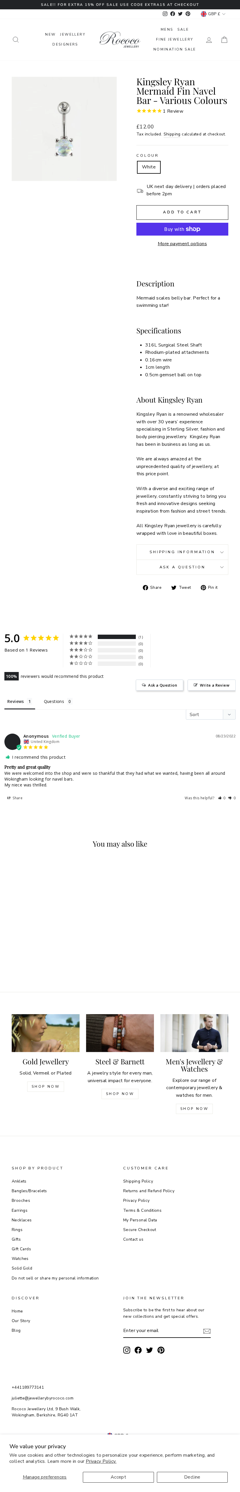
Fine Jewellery (174, 39)
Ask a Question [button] (162, 685)
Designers (65, 44)
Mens (167, 29)
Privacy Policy (136, 1200)
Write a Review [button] (214, 685)
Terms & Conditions (142, 1210)
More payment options (182, 244)
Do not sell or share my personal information (55, 1278)
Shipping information (182, 552)
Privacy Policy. (101, 1461)
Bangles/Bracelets (29, 1191)
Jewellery (72, 34)
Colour (147, 155)
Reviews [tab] (15, 701)
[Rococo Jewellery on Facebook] (138, 1350)
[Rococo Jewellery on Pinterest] (160, 1350)
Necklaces (22, 1220)
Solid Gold (22, 1268)
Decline (192, 1477)
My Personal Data (140, 1220)
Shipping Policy (138, 1181)
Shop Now (46, 1086)
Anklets (19, 1181)
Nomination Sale (174, 49)
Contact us (133, 1239)
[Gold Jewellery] (46, 1033)
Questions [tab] (54, 701)
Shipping (172, 134)
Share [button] (17, 797)
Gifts (16, 1239)
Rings (17, 1229)
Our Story (21, 1321)
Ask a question (182, 567)
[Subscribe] (207, 1331)
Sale (183, 29)
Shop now (120, 1093)
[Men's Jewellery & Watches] (194, 1033)
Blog (16, 1330)
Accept (118, 1477)
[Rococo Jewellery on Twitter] (149, 1350)
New (50, 34)
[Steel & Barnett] (120, 1033)
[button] (222, 797)
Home (17, 1311)
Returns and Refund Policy (148, 1191)
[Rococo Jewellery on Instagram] (126, 1350)
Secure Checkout (139, 1229)
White (149, 167)
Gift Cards (21, 1249)
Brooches (21, 1200)
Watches (20, 1258)
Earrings (20, 1210)
